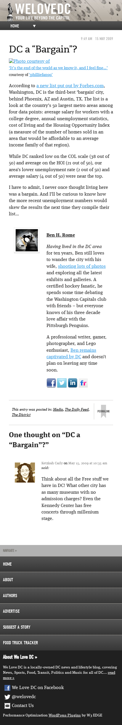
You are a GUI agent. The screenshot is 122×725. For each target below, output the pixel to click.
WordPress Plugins (65, 715)
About (8, 579)
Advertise (11, 611)
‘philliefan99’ (41, 75)
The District (21, 415)
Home (14, 26)
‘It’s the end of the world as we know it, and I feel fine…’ (58, 68)
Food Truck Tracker (20, 642)
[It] (29, 61)
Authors (10, 595)
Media (58, 410)
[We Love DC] (64, 12)
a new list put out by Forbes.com (70, 86)
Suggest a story (16, 627)
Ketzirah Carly (52, 463)
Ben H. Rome (60, 235)
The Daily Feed (77, 410)
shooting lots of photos (82, 266)
